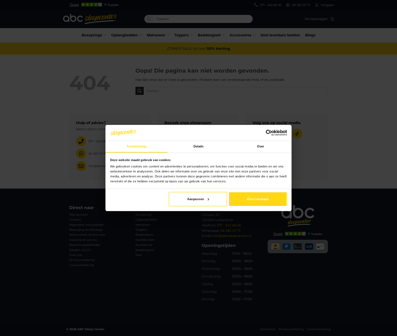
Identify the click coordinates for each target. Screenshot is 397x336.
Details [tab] (199, 146)
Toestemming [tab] (136, 146)
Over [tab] (260, 146)
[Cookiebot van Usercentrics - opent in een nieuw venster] (269, 133)
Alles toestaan (258, 199)
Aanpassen (195, 199)
